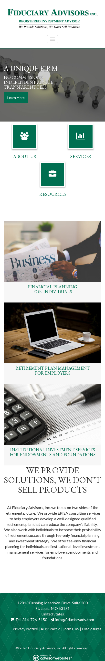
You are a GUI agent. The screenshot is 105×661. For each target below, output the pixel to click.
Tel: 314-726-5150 (31, 619)
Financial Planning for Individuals (52, 289)
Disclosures (91, 628)
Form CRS (71, 628)
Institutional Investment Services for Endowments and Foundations (52, 452)
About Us (24, 156)
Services (80, 156)
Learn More (16, 97)
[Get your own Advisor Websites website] (52, 657)
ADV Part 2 (50, 628)
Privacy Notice (25, 628)
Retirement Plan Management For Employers (52, 370)
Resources (52, 194)
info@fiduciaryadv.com (74, 619)
